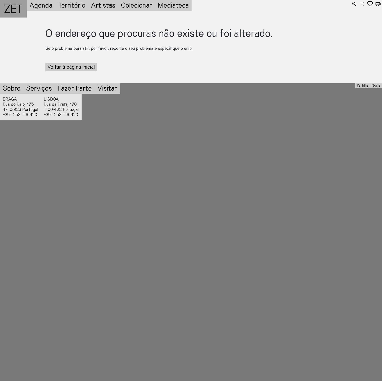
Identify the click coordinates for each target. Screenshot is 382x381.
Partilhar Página (368, 85)
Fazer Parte (74, 88)
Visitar (107, 88)
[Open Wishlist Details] (370, 4)
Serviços (39, 88)
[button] (354, 4)
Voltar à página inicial (71, 67)
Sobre (11, 88)
